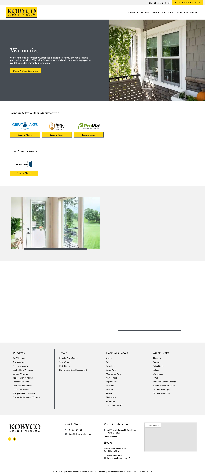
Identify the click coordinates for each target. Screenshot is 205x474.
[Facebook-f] (9, 439)
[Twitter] (14, 439)
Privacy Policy (146, 471)
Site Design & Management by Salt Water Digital (118, 471)
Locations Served (117, 353)
